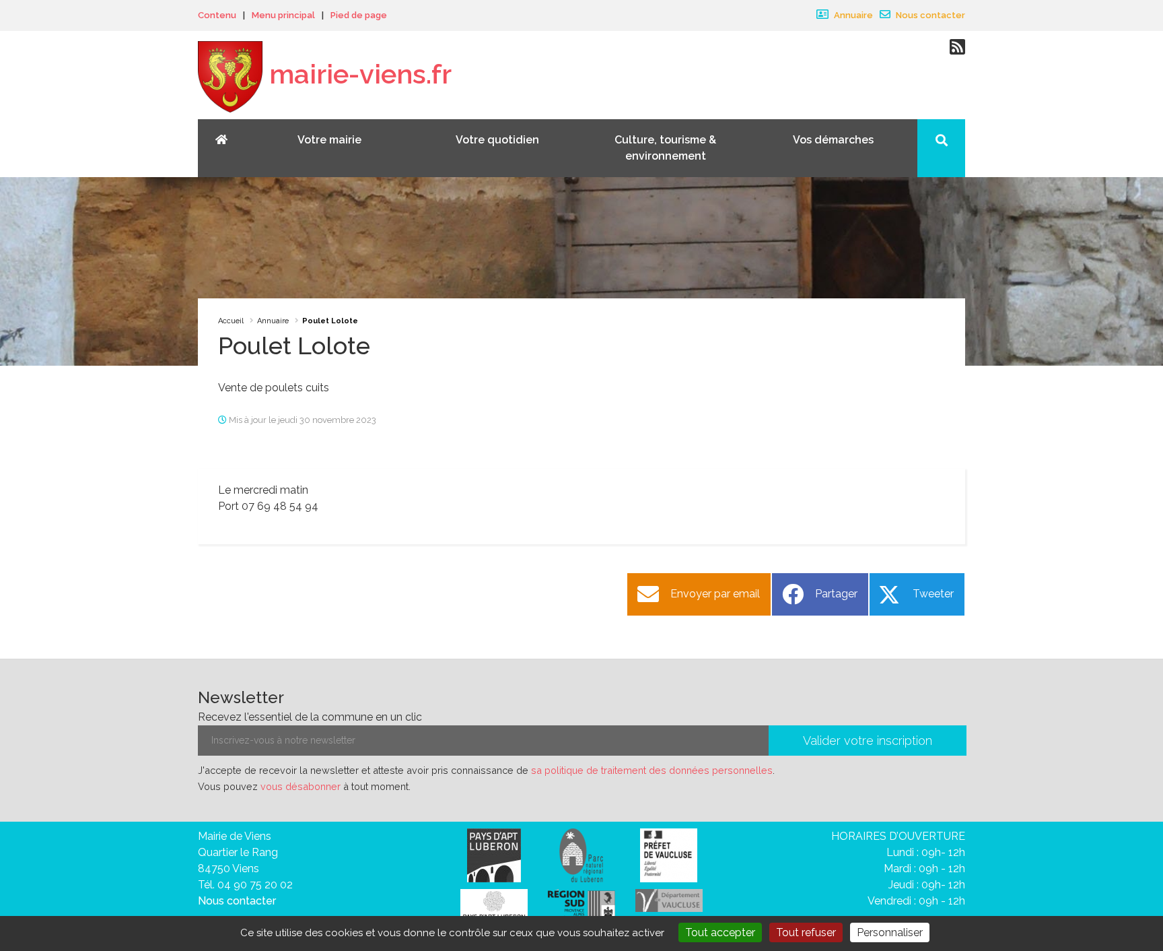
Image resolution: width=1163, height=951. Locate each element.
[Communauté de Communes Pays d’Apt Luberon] (494, 854)
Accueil (231, 321)
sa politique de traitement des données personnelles (652, 770)
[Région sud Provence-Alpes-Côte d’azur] (581, 906)
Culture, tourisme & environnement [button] (665, 147)
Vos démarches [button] (833, 139)
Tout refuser (806, 932)
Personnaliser (890, 932)
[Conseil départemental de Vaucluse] (669, 899)
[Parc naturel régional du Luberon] (581, 854)
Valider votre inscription (867, 740)
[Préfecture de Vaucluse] (668, 854)
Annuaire (852, 15)
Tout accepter (720, 932)
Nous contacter (929, 15)
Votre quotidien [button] (497, 139)
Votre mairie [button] (329, 139)
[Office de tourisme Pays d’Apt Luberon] (494, 907)
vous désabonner (300, 786)
